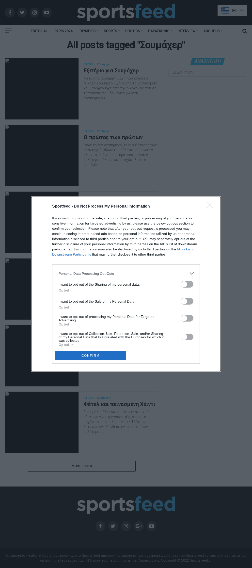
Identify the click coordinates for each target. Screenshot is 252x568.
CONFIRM (90, 355)
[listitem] (126, 273)
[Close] (211, 206)
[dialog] (126, 284)
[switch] (187, 284)
